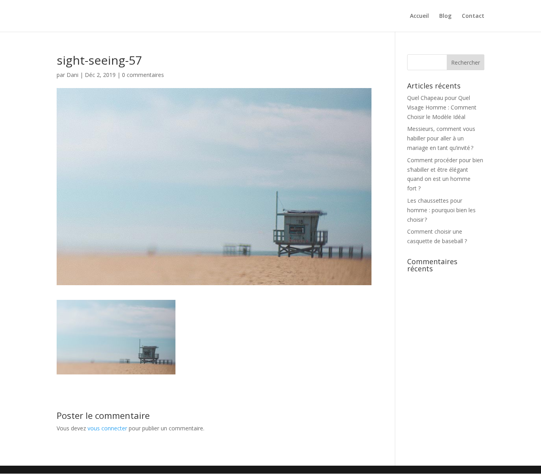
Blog (445, 16)
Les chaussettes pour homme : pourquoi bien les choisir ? (441, 210)
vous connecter (107, 428)
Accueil (419, 16)
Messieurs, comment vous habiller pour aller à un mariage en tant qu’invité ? (441, 138)
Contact (473, 16)
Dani (72, 75)
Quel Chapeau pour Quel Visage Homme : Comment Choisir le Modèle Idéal (441, 107)
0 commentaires (143, 75)
